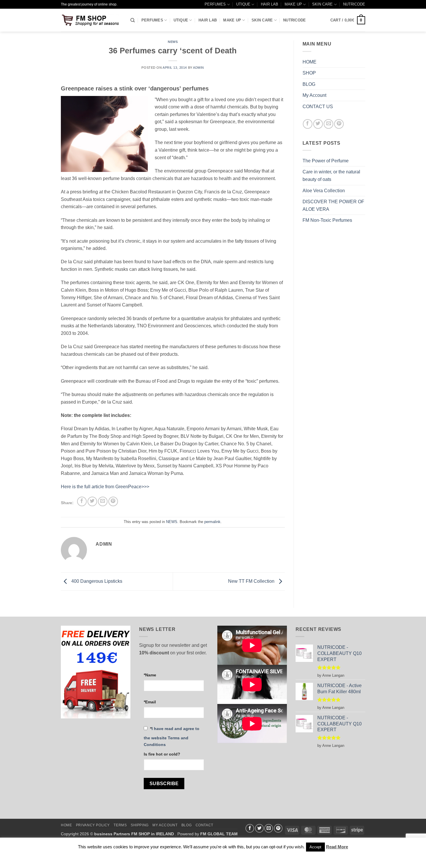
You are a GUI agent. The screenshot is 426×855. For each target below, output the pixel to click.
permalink (212, 522)
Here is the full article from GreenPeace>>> (105, 486)
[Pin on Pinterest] (113, 501)
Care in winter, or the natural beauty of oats (331, 175)
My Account (314, 95)
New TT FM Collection (252, 581)
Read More (337, 846)
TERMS (120, 825)
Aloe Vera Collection (324, 190)
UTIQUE (243, 4)
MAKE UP (293, 4)
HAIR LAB (269, 4)
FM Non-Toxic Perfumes (327, 220)
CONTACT (204, 825)
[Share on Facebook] (82, 501)
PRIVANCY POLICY (93, 825)
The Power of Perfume (326, 160)
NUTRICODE (354, 4)
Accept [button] (315, 847)
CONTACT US (318, 106)
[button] (347, 20)
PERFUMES (215, 4)
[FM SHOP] (91, 20)
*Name (150, 675)
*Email (150, 702)
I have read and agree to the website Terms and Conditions (171, 736)
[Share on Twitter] (92, 501)
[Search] (132, 20)
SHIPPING (140, 825)
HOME (309, 61)
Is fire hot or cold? (162, 754)
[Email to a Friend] (103, 501)
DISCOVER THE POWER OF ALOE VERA (333, 205)
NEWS (173, 41)
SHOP (309, 72)
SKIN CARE (322, 4)
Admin (198, 67)
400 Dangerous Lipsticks (96, 581)
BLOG (309, 84)
